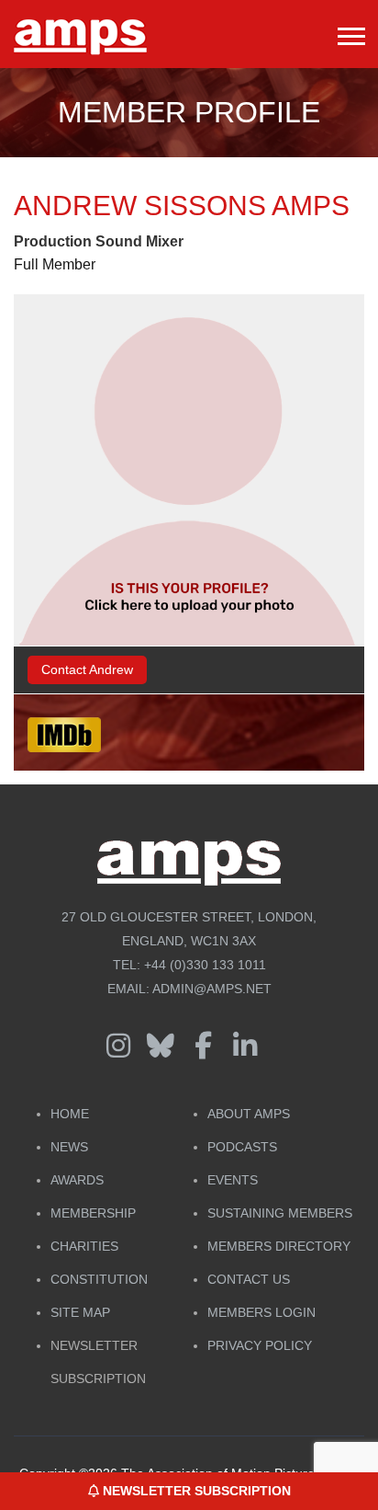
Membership (93, 1213)
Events (232, 1180)
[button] (350, 32)
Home (69, 1113)
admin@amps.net (212, 988)
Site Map (80, 1312)
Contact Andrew (87, 669)
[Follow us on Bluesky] (160, 1046)
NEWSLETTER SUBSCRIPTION (195, 1490)
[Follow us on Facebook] (203, 1046)
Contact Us (248, 1279)
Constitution (99, 1279)
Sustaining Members (279, 1213)
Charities (84, 1246)
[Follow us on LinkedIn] (245, 1046)
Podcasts (242, 1146)
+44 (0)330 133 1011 (205, 964)
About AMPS (248, 1113)
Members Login (261, 1312)
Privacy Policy (259, 1345)
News (69, 1146)
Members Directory (278, 1246)
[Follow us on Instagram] (118, 1046)
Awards (77, 1180)
